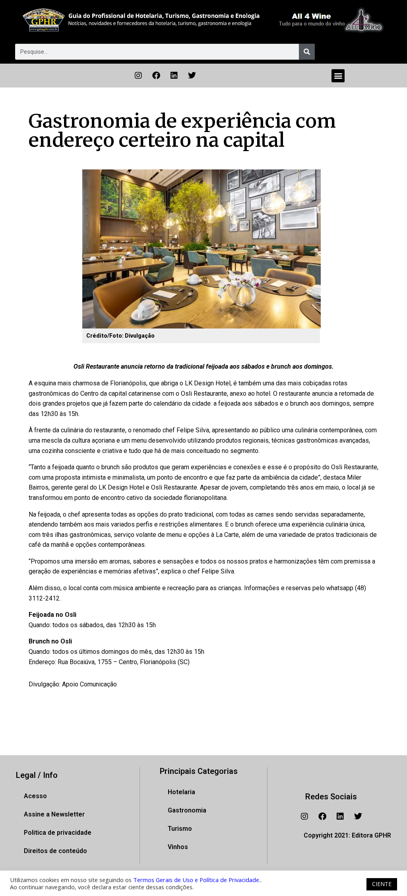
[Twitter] (192, 76)
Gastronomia (187, 810)
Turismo (180, 828)
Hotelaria (181, 792)
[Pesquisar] (307, 52)
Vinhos (178, 847)
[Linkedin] (174, 76)
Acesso (35, 796)
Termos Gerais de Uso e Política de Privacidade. (196, 880)
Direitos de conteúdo (55, 851)
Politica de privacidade (57, 832)
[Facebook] (156, 76)
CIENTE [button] (381, 884)
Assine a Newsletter (54, 814)
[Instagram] (138, 76)
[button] (338, 75)
